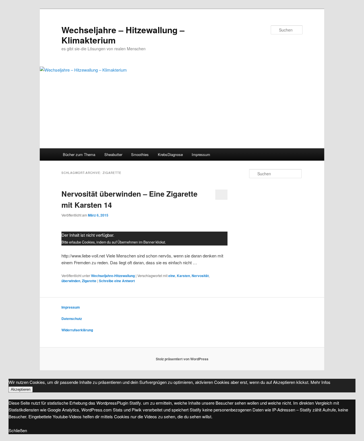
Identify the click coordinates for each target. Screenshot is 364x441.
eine (171, 275)
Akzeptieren (20, 389)
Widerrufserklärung (77, 329)
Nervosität (200, 275)
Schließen (18, 430)
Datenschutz (71, 318)
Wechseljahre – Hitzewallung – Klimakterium (123, 35)
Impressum (201, 154)
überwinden (70, 280)
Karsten (183, 275)
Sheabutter (113, 154)
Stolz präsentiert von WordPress (182, 358)
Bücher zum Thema (79, 154)
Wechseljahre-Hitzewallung (113, 275)
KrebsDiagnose (170, 154)
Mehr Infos (320, 382)
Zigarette (89, 280)
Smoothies (140, 154)
